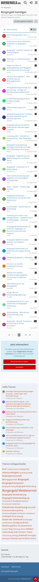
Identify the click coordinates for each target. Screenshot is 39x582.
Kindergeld (6, 516)
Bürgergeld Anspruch (13, 483)
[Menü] (36, 3)
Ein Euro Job (6, 504)
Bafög (30, 473)
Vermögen (32, 535)
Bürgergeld (23, 479)
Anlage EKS (24, 469)
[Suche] (25, 3)
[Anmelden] (31, 2)
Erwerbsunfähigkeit (9, 513)
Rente (23, 529)
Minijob (25, 522)
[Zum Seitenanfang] (35, 579)
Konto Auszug (17, 516)
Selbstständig (7, 532)
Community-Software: (19, 579)
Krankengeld (27, 520)
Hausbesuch (30, 513)
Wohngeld (6, 538)
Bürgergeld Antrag (9, 486)
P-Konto (5, 529)
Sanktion (30, 529)
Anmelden (19, 367)
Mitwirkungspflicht (9, 525)
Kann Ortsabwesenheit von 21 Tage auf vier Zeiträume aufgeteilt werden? (20, 436)
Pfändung (16, 529)
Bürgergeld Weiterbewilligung (15, 498)
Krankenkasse (7, 523)
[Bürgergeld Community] (11, 3)
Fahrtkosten (21, 513)
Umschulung (6, 535)
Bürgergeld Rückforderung (14, 494)
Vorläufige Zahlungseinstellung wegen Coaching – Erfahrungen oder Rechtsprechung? (19, 393)
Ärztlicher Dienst (29, 538)
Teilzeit (29, 532)
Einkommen (16, 504)
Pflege (10, 529)
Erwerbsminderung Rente (12, 510)
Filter (34, 29)
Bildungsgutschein (9, 479)
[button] (36, 21)
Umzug (15, 535)
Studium (22, 532)
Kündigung (17, 522)
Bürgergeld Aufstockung (26, 486)
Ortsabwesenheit (25, 525)
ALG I (5, 469)
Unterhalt (22, 535)
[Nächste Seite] (30, 335)
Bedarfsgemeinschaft (12, 476)
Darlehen (25, 501)
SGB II (16, 532)
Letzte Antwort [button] (12, 29)
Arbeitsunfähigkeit (10, 472)
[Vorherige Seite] (9, 335)
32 (26, 335)
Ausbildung (23, 473)
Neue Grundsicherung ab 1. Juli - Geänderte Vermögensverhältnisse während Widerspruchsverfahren (18, 404)
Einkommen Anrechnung (14, 507)
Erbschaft (32, 507)
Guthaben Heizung (12, 451)
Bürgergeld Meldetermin (19, 490)
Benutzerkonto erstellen (19, 362)
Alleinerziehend (14, 469)
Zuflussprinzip (16, 538)
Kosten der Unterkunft (12, 519)
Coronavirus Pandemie (11, 501)
